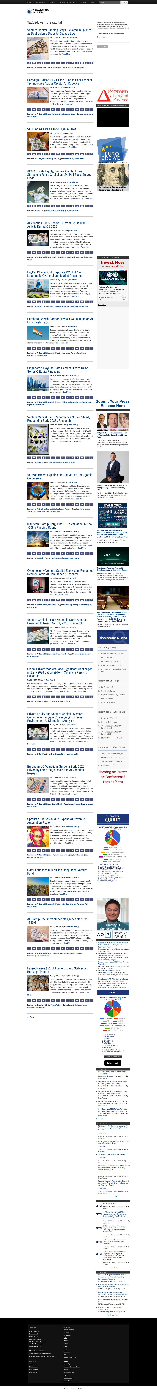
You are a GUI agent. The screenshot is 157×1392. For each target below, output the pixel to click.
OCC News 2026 (108, 1076)
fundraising (77, 654)
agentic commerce (83, 509)
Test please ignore (109, 1203)
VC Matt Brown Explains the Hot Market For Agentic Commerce (59, 476)
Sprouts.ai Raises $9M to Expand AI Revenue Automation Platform (56, 821)
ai (83, 114)
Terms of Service (68, 1378)
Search (124, 2)
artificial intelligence (72, 257)
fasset (85, 1005)
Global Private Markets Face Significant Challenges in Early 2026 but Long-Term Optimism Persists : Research (59, 672)
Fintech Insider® (33, 1334)
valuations (89, 804)
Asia (38, 210)
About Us (66, 1369)
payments (58, 306)
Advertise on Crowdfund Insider (72, 1367)
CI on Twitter (32, 1361)
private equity (61, 210)
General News (41, 67)
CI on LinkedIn (33, 1367)
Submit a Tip (67, 1364)
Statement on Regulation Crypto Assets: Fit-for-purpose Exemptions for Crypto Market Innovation (113, 1128)
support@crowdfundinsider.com (42, 1353)
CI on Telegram (33, 1372)
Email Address (101, 37)
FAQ (65, 1375)
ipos (83, 654)
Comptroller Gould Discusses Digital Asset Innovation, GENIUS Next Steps (112, 1082)
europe (71, 804)
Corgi (52, 558)
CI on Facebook (33, 1364)
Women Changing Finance (70, 1357)
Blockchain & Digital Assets (68, 2)
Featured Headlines (43, 509)
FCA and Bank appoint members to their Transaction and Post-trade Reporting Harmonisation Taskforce (111, 1277)
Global (73, 114)
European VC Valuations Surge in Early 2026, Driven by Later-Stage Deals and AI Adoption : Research (56, 770)
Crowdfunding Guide (69, 1372)
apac (48, 210)
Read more (102, 1133)
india (63, 353)
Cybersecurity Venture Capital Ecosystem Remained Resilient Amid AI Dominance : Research (60, 572)
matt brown (45, 511)
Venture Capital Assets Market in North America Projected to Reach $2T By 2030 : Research (57, 621)
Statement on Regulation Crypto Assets (111, 1154)
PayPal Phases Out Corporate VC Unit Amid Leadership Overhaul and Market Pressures (55, 274)
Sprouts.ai (76, 855)
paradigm (87, 114)
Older (31, 1017)
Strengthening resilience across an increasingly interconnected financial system (113, 1293)
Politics (65, 1338)
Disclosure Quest (33, 1336)
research (70, 67)
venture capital (79, 67)
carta (50, 462)
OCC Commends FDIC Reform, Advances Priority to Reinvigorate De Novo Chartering (113, 1110)
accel (59, 855)
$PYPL (51, 306)
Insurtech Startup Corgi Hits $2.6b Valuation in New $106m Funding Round (59, 526)
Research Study (84, 604)
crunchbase (67, 158)
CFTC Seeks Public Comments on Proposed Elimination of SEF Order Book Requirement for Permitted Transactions (115, 1229)
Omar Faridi (73, 37)
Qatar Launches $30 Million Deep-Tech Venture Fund (57, 872)
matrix (39, 511)
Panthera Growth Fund (78, 353)
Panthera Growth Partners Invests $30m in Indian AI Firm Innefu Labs (60, 320)
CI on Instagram (33, 1369)
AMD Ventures (64, 953)
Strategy (66, 1340)
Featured (29, 2)
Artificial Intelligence (44, 114)
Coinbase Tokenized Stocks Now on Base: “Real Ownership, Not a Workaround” (112, 954)
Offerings (52, 2)
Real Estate (67, 1352)
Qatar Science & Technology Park (77, 904)
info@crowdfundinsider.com (39, 1351)
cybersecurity (67, 604)
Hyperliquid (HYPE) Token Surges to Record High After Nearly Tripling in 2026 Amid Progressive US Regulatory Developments (113, 981)
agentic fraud (31, 511)
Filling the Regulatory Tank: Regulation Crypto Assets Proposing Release (113, 1142)
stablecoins (31, 1007)
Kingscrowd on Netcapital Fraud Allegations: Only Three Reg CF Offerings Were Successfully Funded (113, 944)
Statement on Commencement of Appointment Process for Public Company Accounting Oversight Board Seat (114, 1168)
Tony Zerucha (72, 482)
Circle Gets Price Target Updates (109, 970)
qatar (63, 904)
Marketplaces (40, 2)
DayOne (78, 402)
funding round (87, 402)
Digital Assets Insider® (35, 1339)
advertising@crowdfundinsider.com (45, 1356)
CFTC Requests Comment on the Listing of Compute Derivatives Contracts (114, 1242)
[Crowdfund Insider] (38, 15)
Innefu (68, 353)
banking (71, 1005)
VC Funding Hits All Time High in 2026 (51, 129)
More (92, 2)
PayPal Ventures (72, 306)
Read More (66, 54)
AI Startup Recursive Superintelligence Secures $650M (57, 921)
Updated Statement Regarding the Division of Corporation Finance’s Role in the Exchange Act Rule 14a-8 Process (113, 1183)
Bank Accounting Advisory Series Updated (112, 1101)
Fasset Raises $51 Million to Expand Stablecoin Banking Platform (57, 970)
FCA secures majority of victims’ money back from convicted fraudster (113, 1285)
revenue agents (67, 855)
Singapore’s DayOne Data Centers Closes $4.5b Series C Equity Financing (57, 370)
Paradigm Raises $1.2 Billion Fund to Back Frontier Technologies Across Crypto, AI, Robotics (59, 82)
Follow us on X (112, 1063)
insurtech (65, 558)
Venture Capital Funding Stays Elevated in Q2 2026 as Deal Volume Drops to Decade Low (59, 32)
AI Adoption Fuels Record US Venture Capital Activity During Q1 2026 (56, 225)
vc (92, 114)
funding (64, 67)
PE (50, 701)
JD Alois (70, 133)
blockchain (78, 1005)
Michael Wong (73, 182)
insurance (58, 558)
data (54, 462)
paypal (64, 306)
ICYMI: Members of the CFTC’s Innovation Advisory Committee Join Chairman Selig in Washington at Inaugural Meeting (115, 1215)
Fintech (83, 2)
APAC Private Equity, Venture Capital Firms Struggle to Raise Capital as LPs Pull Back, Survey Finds (59, 174)
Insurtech (40, 558)
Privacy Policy (67, 1381)
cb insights (57, 67)
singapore (30, 355)
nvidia (72, 953)
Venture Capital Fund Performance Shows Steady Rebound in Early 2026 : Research (58, 419)
